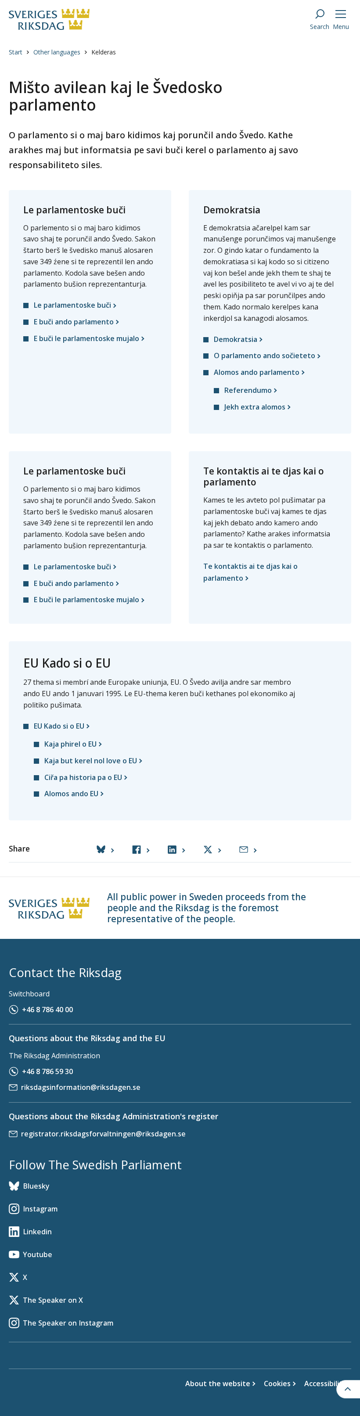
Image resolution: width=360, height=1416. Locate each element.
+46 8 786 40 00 (47, 1009)
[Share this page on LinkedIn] (176, 850)
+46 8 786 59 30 (47, 1071)
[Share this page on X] (212, 850)
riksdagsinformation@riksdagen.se (80, 1087)
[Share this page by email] (247, 850)
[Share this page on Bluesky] (105, 850)
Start (15, 52)
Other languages (56, 52)
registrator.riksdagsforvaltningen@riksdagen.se (103, 1134)
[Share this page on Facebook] (140, 850)
